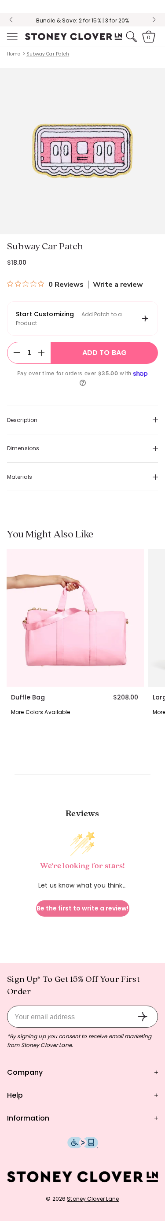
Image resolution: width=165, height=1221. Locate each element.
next (154, 19)
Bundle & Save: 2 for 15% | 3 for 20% (82, 20)
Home (13, 54)
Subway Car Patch (48, 54)
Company (25, 1072)
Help (15, 1095)
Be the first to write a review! (82, 908)
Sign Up (142, 1017)
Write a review (118, 285)
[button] (11, 36)
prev (11, 19)
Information (28, 1118)
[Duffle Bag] (75, 618)
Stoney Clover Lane (93, 1198)
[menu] (11, 36)
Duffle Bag (28, 697)
